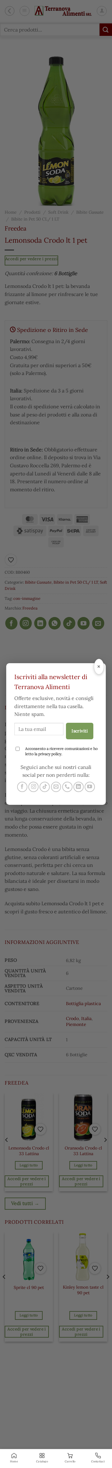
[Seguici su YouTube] (90, 787)
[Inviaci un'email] (56, 787)
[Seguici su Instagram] (33, 787)
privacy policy (49, 753)
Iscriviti (80, 731)
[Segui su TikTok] (45, 787)
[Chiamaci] (67, 787)
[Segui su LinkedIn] (78, 787)
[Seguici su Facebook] (22, 787)
